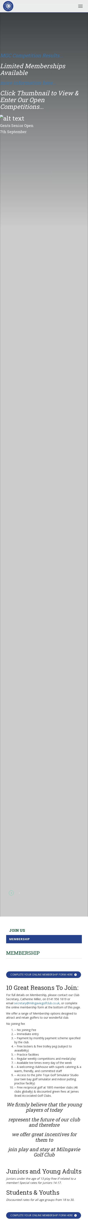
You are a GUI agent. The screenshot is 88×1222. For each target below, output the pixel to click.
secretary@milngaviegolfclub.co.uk (37, 1003)
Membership (19, 939)
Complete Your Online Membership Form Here (41, 974)
